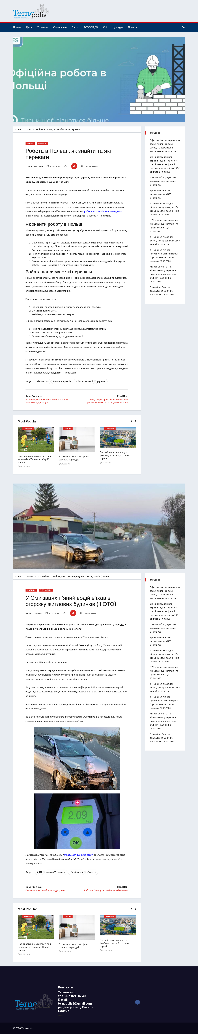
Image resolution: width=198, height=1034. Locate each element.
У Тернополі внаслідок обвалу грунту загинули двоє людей (165, 241)
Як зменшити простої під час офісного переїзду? (74, 458)
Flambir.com (43, 381)
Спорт (75, 27)
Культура (118, 27)
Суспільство (60, 27)
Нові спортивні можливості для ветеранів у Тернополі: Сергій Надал (34, 459)
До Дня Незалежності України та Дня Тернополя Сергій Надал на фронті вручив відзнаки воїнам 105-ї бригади (164, 164)
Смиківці (91, 872)
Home (18, 129)
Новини (17, 27)
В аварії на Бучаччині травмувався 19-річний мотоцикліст (161, 291)
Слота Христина (34, 166)
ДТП (39, 872)
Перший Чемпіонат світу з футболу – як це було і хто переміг (114, 455)
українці (101, 381)
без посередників (62, 381)
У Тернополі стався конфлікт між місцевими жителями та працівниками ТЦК (164, 224)
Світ (105, 27)
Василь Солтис (34, 613)
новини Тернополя (55, 872)
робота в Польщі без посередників (103, 211)
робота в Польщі (84, 381)
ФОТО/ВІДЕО (91, 27)
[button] (133, 422)
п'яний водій (76, 872)
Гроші (29, 27)
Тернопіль (42, 27)
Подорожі (133, 27)
